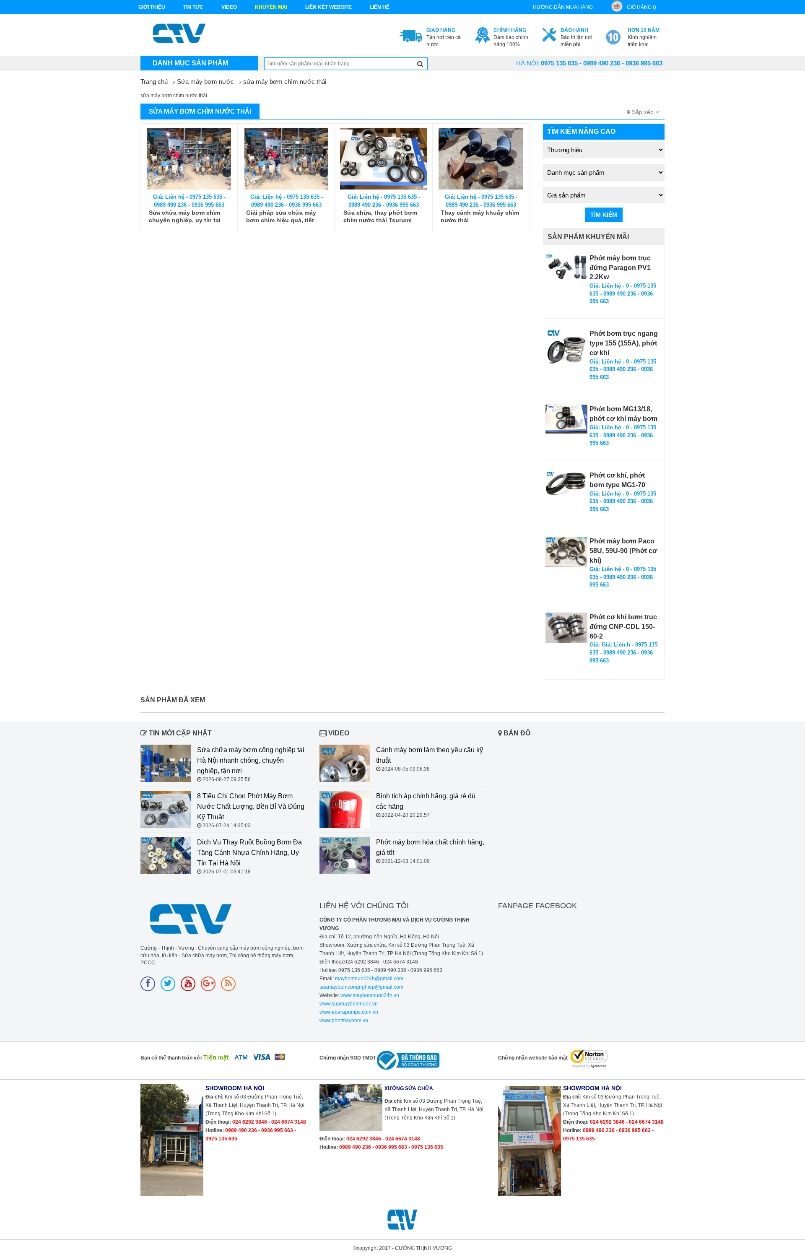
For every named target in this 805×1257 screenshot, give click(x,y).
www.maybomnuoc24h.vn (369, 995)
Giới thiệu (151, 7)
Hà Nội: (528, 63)
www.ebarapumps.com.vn (348, 1012)
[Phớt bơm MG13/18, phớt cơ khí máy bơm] (566, 419)
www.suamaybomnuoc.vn (348, 1004)
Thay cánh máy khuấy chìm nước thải (480, 216)
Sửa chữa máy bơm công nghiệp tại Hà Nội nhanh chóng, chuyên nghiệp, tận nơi (250, 760)
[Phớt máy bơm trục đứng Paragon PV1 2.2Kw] (566, 269)
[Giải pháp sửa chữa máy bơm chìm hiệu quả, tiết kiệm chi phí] (286, 159)
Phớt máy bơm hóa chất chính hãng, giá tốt (430, 847)
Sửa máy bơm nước (205, 81)
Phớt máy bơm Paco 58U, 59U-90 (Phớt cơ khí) (623, 551)
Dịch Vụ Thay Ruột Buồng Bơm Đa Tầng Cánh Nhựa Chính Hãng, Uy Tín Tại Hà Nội (249, 853)
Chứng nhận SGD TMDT (347, 1058)
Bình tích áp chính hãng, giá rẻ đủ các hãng (425, 801)
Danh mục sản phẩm (190, 63)
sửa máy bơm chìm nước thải (284, 81)
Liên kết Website (328, 7)
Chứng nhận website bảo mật (533, 1058)
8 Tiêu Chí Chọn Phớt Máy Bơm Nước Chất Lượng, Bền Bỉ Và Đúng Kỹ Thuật (250, 806)
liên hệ (380, 7)
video (229, 7)
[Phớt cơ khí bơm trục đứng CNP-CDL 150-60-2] (566, 628)
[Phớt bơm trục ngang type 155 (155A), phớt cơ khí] (566, 350)
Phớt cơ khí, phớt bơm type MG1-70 (617, 480)
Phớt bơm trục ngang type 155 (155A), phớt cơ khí (623, 343)
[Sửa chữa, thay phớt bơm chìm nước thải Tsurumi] (384, 159)
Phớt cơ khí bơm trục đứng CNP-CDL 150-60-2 (623, 626)
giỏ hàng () (641, 7)
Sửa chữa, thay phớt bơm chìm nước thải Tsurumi (380, 216)
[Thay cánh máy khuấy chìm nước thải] (481, 159)
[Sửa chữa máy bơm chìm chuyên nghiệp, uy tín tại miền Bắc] (189, 159)
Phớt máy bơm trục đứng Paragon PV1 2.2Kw (620, 268)
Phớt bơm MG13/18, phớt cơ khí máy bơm (623, 413)
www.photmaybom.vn (343, 1020)
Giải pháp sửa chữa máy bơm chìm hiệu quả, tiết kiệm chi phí (281, 216)
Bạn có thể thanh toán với (171, 1058)
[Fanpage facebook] (147, 984)
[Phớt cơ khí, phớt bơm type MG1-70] (566, 484)
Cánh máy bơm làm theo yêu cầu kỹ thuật (429, 755)
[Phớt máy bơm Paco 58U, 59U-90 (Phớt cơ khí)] (566, 552)
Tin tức (193, 7)
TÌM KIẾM (603, 214)
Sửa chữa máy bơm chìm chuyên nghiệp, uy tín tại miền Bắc (185, 216)
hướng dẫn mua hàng (563, 7)
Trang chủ (154, 81)
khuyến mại (271, 7)
